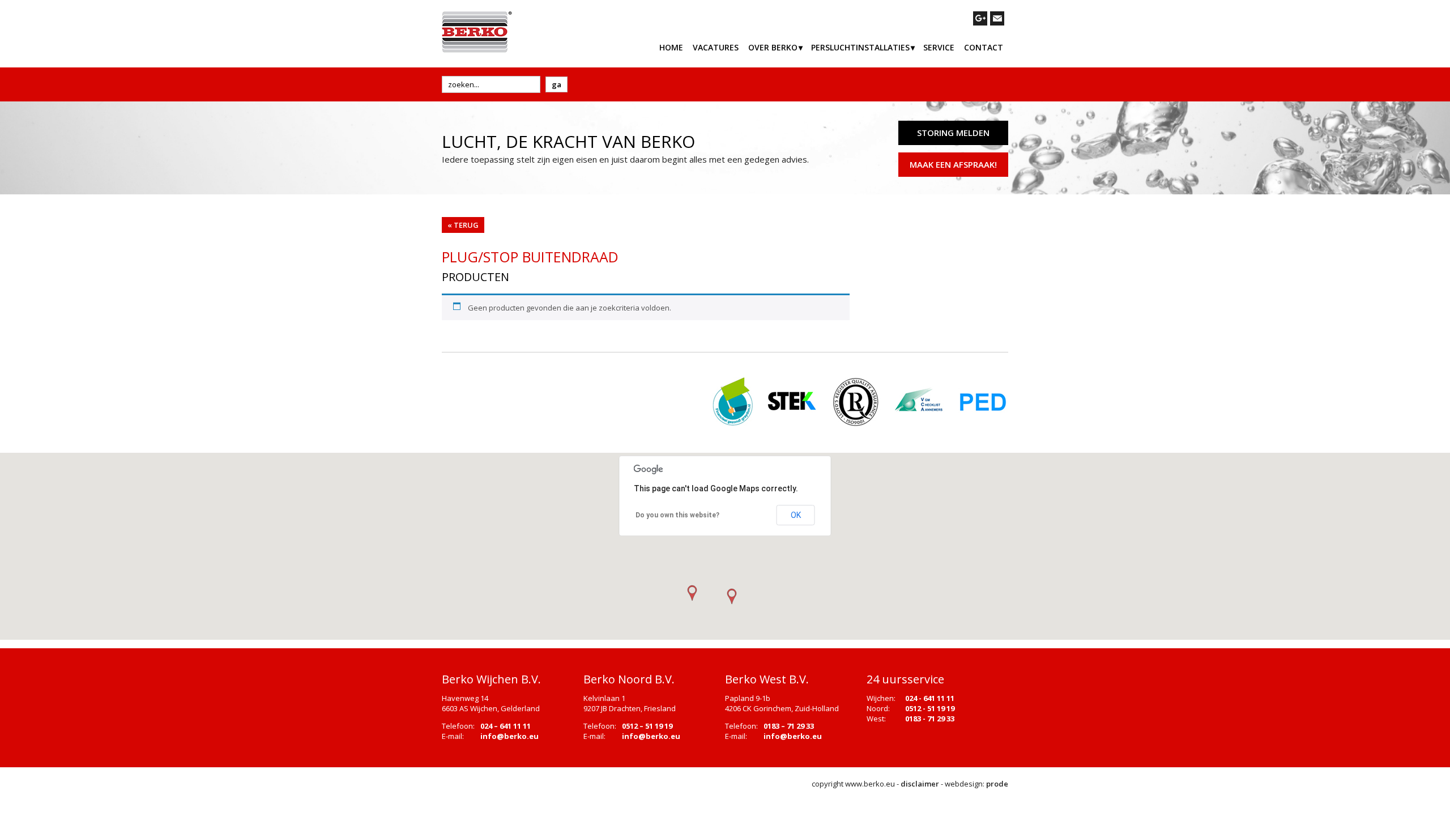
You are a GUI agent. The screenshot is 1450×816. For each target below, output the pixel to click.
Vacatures (716, 47)
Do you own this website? (677, 515)
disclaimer (920, 784)
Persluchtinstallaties (860, 47)
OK (796, 515)
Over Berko (773, 47)
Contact (983, 47)
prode (997, 784)
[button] (731, 597)
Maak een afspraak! (953, 164)
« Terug (463, 225)
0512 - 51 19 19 (929, 708)
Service (938, 47)
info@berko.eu (509, 736)
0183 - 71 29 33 (929, 718)
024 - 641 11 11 (929, 698)
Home (671, 47)
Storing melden (953, 132)
